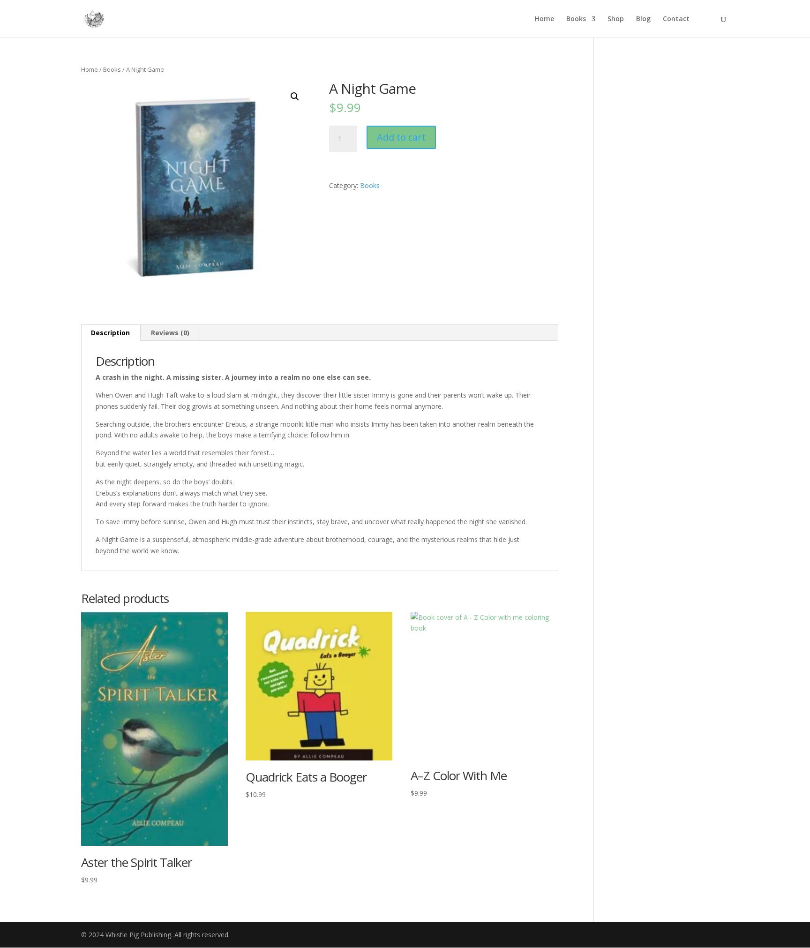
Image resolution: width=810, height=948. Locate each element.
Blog (643, 19)
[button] (294, 96)
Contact (676, 19)
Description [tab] (110, 332)
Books (576, 19)
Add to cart (401, 137)
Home (544, 19)
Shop (616, 19)
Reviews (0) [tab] (170, 332)
